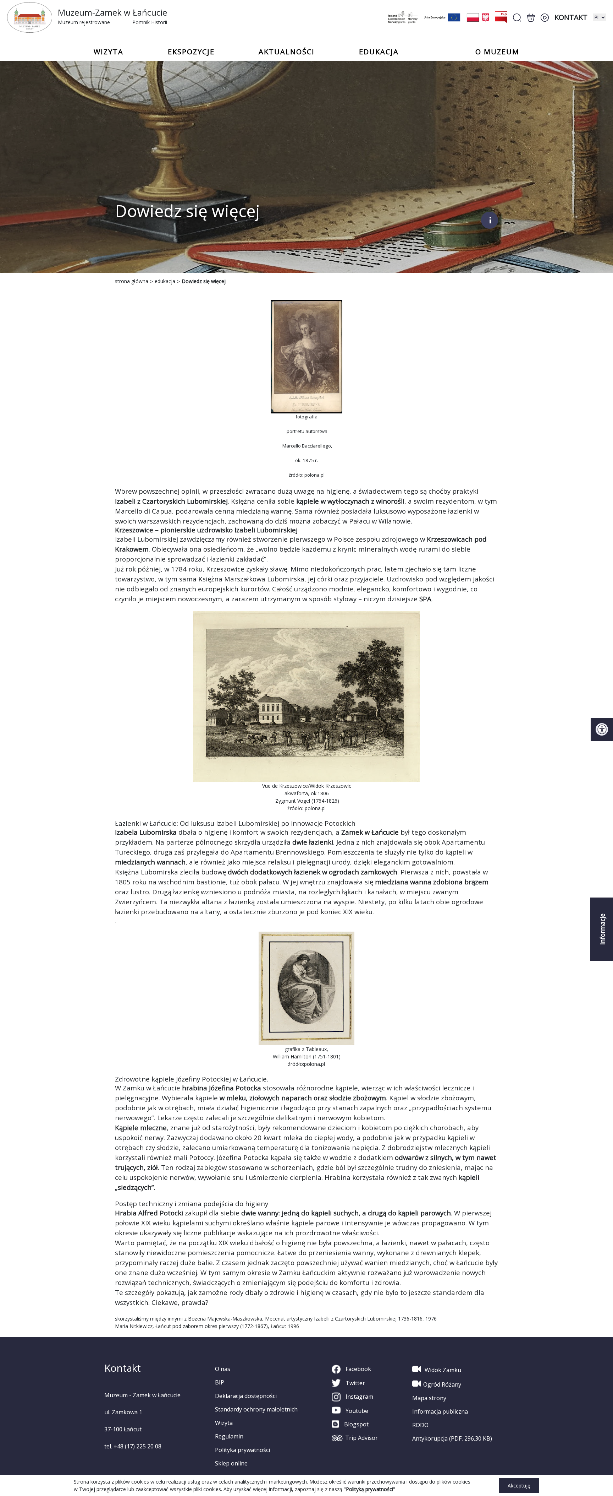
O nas (222, 1369)
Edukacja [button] (379, 52)
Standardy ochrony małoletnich (256, 1409)
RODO (420, 1425)
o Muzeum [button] (497, 52)
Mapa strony (429, 1398)
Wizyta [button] (108, 52)
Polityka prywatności (242, 1450)
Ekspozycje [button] (191, 52)
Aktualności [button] (287, 52)
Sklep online (231, 1463)
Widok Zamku (442, 1370)
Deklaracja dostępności (246, 1396)
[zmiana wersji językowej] (599, 17)
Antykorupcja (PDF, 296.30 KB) (452, 1438)
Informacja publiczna (440, 1411)
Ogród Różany (442, 1384)
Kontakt (570, 17)
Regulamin (229, 1436)
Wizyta (224, 1423)
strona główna (131, 281)
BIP (219, 1382)
